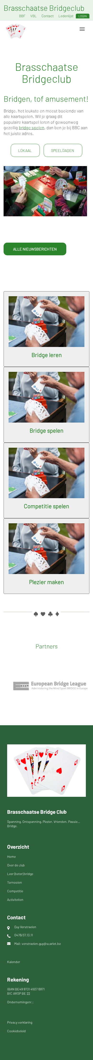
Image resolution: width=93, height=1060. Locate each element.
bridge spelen (31, 127)
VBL (33, 16)
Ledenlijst (65, 16)
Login (82, 16)
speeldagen (63, 150)
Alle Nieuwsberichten (35, 249)
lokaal (25, 150)
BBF (22, 16)
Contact (47, 16)
